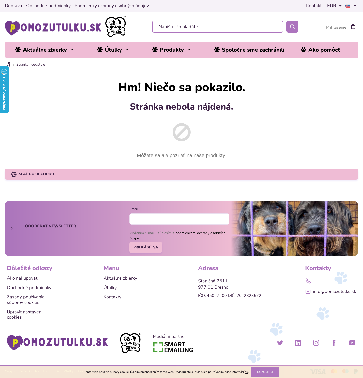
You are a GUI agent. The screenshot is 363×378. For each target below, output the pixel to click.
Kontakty (112, 297)
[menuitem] (48, 50)
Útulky (110, 288)
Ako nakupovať (22, 278)
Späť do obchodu (36, 174)
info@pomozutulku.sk (334, 291)
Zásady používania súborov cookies (26, 299)
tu (246, 372)
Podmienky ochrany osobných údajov (112, 6)
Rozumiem (265, 372)
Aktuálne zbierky (120, 278)
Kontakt (314, 6)
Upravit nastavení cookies (24, 314)
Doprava (13, 6)
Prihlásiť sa (145, 247)
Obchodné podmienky (48, 6)
